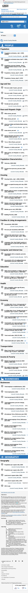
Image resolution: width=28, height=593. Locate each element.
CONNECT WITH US (6, 561)
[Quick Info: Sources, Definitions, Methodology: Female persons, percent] (2, 103)
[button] (12, 26)
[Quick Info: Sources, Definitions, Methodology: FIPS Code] (2, 486)
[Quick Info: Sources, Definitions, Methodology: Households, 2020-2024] (2, 224)
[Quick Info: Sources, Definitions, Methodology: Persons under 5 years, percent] (2, 87)
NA (27, 343)
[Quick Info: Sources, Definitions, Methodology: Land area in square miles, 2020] (2, 475)
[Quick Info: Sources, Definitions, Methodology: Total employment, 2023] (2, 391)
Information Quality (5, 565)
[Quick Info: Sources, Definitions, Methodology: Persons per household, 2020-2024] (2, 229)
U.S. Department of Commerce (8, 577)
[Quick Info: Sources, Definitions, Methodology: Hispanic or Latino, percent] (2, 147)
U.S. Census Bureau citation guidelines (13, 515)
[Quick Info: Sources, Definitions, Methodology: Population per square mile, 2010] (2, 469)
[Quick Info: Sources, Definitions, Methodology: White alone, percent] (2, 113)
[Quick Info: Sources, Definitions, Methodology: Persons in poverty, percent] (2, 373)
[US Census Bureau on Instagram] (2, 562)
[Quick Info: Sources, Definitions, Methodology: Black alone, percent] (2, 118)
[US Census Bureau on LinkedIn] (19, 561)
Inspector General (5, 573)
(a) (18, 119)
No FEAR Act (4, 575)
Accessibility (4, 570)
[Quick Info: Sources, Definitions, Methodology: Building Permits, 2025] (2, 214)
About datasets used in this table (8, 492)
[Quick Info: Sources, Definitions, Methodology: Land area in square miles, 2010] (2, 480)
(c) (17, 318)
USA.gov (3, 579)
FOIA (2, 572)
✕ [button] (26, 585)
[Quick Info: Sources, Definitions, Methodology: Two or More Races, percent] (2, 141)
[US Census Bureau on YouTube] (22, 561)
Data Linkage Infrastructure (7, 566)
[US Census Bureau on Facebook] (12, 561)
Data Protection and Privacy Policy (8, 568)
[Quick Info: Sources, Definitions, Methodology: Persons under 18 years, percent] (2, 93)
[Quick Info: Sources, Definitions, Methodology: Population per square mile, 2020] (2, 464)
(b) (21, 147)
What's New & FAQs (21, 9)
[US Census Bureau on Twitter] (16, 561)
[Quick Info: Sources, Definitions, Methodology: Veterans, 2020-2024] (2, 163)
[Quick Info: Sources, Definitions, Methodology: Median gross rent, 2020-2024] (2, 209)
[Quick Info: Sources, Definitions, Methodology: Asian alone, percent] (2, 130)
